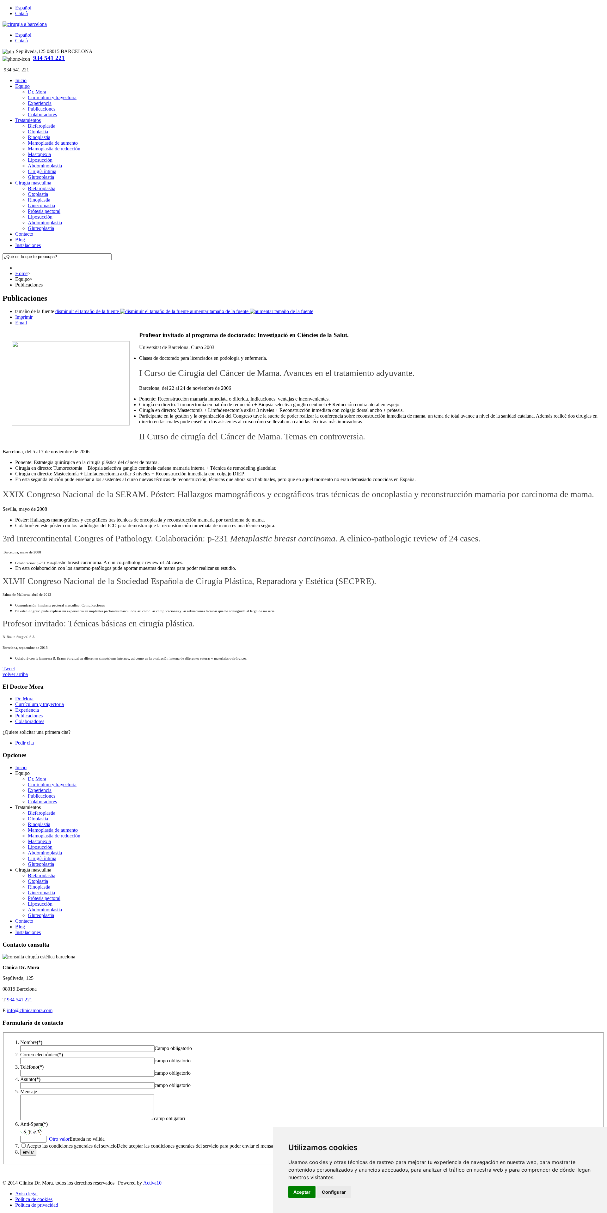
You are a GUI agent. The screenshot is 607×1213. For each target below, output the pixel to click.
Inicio (21, 767)
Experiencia (40, 103)
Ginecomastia (41, 205)
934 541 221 (49, 58)
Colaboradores (42, 114)
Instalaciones (28, 932)
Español (23, 7)
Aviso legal (26, 1193)
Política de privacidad (36, 1205)
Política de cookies (33, 1199)
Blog (20, 926)
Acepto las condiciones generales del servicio (72, 1146)
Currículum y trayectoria (39, 704)
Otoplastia (38, 131)
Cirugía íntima (42, 171)
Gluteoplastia (41, 177)
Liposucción (40, 160)
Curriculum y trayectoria (52, 97)
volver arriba (15, 674)
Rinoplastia (39, 137)
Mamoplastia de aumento (53, 143)
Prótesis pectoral (44, 211)
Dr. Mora (37, 91)
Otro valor (59, 1139)
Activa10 (152, 1183)
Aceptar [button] (301, 1192)
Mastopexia (39, 154)
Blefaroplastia (41, 126)
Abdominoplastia (45, 165)
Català (21, 13)
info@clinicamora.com (29, 1010)
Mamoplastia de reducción (54, 148)
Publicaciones (41, 109)
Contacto (24, 921)
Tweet (9, 668)
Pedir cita (24, 742)
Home (21, 273)
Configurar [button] (334, 1192)
